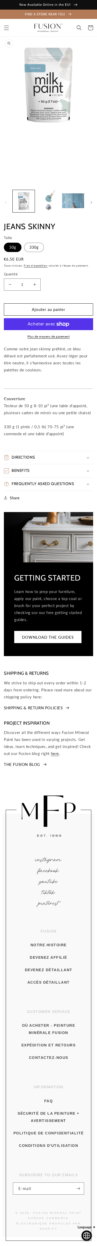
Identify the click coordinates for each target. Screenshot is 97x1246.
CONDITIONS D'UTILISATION (48, 1145)
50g (12, 247)
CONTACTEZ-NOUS (48, 1058)
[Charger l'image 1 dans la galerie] (24, 201)
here (55, 753)
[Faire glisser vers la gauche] (5, 202)
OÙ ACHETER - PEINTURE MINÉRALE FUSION (48, 1029)
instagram (48, 859)
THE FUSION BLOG (22, 764)
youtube (48, 881)
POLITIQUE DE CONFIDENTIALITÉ (48, 1133)
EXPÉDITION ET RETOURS (48, 1045)
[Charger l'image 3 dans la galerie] (73, 201)
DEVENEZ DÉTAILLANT (48, 970)
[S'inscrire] (78, 1188)
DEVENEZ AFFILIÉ (48, 957)
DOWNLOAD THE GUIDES (48, 637)
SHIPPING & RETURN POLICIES (33, 707)
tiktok (48, 892)
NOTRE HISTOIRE (49, 945)
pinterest (48, 903)
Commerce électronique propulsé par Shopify (48, 1223)
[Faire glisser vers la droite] (91, 202)
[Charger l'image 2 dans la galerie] (48, 201)
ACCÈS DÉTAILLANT (48, 982)
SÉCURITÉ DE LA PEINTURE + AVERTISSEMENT (48, 1117)
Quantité (11, 274)
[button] (6, 27)
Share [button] (15, 498)
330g (34, 247)
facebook (48, 870)
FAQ (48, 1101)
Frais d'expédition (36, 265)
